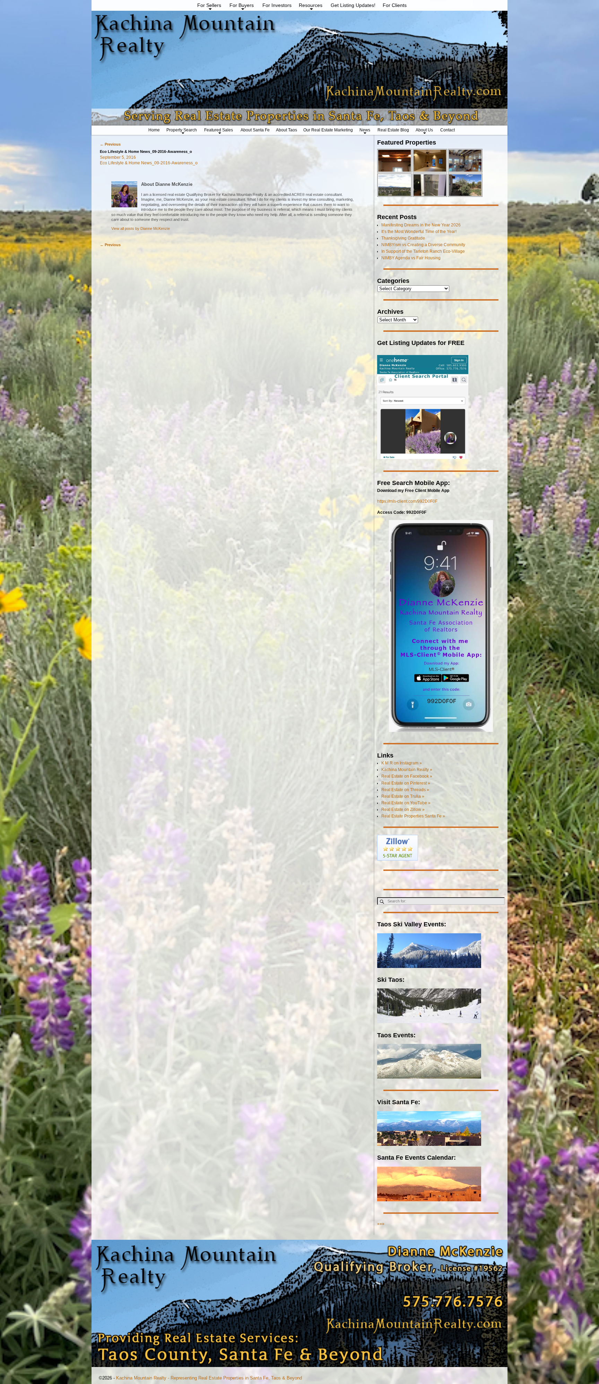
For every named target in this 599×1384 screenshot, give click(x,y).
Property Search (181, 130)
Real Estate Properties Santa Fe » (413, 816)
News (364, 130)
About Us (424, 130)
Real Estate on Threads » (405, 789)
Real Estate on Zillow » (403, 809)
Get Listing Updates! (353, 5)
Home (154, 130)
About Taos (286, 130)
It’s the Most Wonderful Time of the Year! (419, 231)
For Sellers (209, 5)
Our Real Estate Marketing (328, 130)
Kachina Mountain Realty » (406, 769)
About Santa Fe (255, 130)
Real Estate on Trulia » (402, 796)
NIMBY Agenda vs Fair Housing (411, 258)
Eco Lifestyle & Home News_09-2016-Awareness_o (149, 163)
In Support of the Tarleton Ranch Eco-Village (423, 251)
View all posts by (140, 228)
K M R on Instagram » (401, 763)
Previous (110, 144)
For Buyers (241, 5)
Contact (447, 130)
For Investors (277, 5)
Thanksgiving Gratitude (403, 238)
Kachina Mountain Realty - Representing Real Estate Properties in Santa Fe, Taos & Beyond (209, 1378)
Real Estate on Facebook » (406, 776)
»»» (380, 1223)
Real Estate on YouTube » (406, 803)
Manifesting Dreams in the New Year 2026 (421, 225)
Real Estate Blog (393, 130)
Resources (310, 5)
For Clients (395, 5)
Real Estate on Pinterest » (405, 783)
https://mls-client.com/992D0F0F (407, 501)
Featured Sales (218, 130)
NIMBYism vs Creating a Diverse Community (423, 244)
